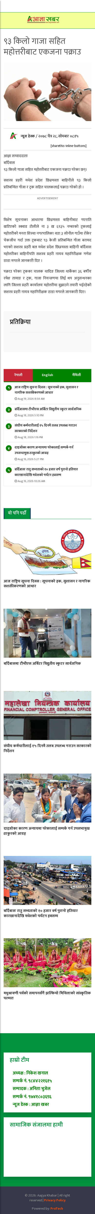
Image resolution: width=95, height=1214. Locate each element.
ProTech (56, 1208)
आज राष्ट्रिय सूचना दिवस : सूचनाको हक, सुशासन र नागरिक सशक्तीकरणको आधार (46, 389)
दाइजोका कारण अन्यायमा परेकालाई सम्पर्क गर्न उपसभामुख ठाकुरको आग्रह (44, 450)
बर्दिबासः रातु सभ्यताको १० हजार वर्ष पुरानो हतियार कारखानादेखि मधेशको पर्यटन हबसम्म (46, 471)
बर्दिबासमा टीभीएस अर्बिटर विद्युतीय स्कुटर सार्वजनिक (48, 409)
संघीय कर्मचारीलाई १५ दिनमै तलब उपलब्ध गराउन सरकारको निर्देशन (46, 428)
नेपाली (18, 375)
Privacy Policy (55, 1200)
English (47, 375)
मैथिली (76, 375)
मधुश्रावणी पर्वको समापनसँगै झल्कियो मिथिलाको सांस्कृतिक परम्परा (47, 996)
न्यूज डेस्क (28, 136)
